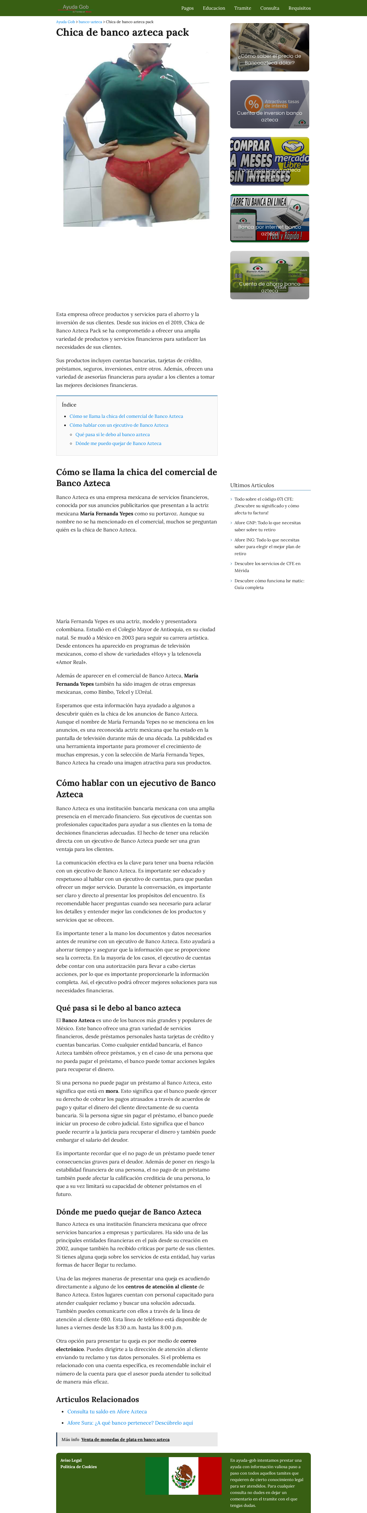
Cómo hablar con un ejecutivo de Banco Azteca (119, 425)
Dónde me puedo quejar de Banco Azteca (118, 443)
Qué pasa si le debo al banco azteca (112, 434)
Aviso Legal (71, 1460)
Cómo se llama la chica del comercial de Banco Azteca (126, 416)
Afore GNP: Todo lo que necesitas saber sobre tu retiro (268, 526)
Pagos (187, 8)
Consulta (269, 8)
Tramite (242, 8)
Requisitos (300, 8)
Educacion (214, 8)
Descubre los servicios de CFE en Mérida (268, 567)
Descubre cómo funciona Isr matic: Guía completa (269, 584)
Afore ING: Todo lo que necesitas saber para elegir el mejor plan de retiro (268, 546)
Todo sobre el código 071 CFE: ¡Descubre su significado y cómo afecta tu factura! (267, 505)
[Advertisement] (137, 269)
